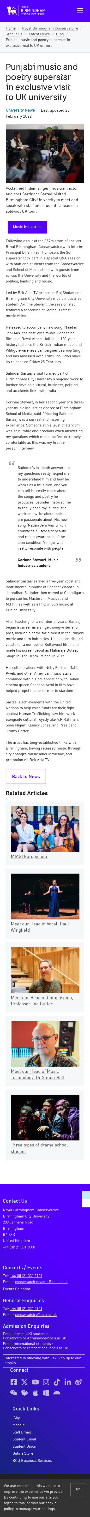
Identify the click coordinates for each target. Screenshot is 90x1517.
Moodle (18, 1425)
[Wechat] (13, 1393)
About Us (14, 34)
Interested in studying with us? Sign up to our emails (43, 1360)
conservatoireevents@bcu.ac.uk (41, 1282)
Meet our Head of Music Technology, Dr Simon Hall (38, 1074)
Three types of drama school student (39, 1148)
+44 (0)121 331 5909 (26, 1276)
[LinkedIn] (67, 1382)
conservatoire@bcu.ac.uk (36, 1315)
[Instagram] (46, 1382)
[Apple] (35, 1393)
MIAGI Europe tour (29, 856)
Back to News (26, 776)
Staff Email (21, 1432)
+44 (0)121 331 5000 (19, 1247)
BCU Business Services (32, 1461)
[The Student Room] (24, 1393)
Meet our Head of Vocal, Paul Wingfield (40, 927)
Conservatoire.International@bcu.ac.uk (35, 1348)
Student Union (24, 1447)
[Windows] (46, 1393)
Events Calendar (16, 1289)
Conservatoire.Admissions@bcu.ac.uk (34, 1338)
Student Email (24, 1439)
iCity (16, 1418)
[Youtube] (35, 1382)
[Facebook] (13, 1382)
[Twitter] (24, 1382)
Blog (60, 34)
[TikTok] (56, 1382)
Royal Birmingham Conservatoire (50, 28)
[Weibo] (78, 1382)
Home (11, 28)
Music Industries (27, 227)
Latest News (39, 34)
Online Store (22, 1454)
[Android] (56, 1393)
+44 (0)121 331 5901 (26, 1309)
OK (78, 1489)
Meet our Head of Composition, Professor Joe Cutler (42, 1001)
